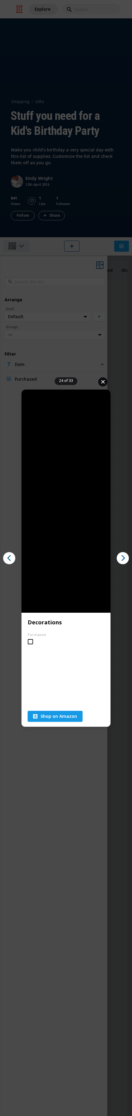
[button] (9, 558)
